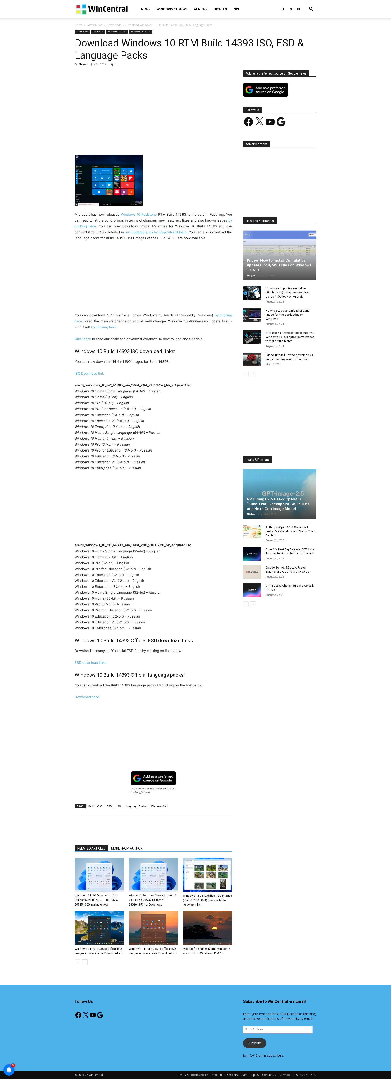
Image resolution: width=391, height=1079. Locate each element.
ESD (109, 806)
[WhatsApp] (137, 141)
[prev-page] (77, 962)
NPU (237, 9)
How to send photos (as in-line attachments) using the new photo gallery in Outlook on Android (288, 292)
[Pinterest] (127, 141)
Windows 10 (130, 214)
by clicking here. (104, 327)
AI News (200, 9)
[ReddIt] (158, 141)
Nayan (83, 64)
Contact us (269, 1075)
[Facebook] (283, 9)
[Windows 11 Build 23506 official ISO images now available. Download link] (153, 928)
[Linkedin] (148, 141)
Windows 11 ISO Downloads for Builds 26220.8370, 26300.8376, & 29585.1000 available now (96, 900)
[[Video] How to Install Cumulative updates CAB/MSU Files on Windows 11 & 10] (279, 255)
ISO (119, 806)
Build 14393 (95, 806)
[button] (310, 9)
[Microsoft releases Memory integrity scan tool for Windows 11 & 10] (207, 928)
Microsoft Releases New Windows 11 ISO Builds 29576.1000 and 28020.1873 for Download (153, 900)
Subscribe (255, 1043)
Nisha (251, 514)
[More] (179, 141)
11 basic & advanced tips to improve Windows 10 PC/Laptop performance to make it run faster (290, 337)
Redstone (149, 214)
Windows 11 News (172, 9)
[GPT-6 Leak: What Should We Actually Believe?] (252, 590)
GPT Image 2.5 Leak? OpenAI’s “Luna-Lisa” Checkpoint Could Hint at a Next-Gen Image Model (278, 504)
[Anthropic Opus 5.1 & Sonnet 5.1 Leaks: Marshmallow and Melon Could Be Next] (252, 531)
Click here (83, 339)
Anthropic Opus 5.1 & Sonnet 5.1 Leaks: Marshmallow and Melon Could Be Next (290, 531)
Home (79, 25)
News (145, 9)
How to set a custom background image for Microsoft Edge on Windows (288, 314)
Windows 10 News (117, 31)
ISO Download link (89, 373)
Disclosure (300, 1075)
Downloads (114, 25)
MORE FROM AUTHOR (127, 848)
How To (220, 9)
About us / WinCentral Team (229, 1075)
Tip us (255, 1075)
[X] (291, 9)
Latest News (94, 25)
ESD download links (90, 662)
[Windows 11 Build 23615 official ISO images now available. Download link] (99, 928)
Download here (87, 697)
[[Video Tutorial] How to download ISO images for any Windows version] (252, 359)
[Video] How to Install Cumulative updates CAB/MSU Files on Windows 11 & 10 (279, 265)
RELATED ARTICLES (91, 848)
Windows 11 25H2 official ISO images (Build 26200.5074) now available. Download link (207, 900)
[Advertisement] (153, 103)
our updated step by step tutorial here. (156, 232)
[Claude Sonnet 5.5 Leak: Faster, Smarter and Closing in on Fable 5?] (252, 572)
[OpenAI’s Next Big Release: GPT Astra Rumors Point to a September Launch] (252, 554)
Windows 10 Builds (141, 31)
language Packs (136, 806)
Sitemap (284, 1075)
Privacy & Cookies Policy (192, 1075)
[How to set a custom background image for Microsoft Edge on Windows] (252, 315)
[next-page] (85, 962)
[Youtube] (298, 9)
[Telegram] (169, 141)
